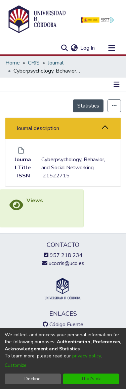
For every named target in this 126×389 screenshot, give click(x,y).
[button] (105, 128)
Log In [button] (87, 48)
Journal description (37, 128)
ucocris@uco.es (65, 263)
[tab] (63, 128)
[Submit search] (64, 48)
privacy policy (86, 356)
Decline (33, 379)
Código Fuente (65, 324)
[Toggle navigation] (111, 48)
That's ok (91, 379)
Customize (16, 365)
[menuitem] (74, 48)
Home (12, 63)
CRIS (34, 63)
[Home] (37, 19)
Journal (56, 63)
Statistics (88, 106)
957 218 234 (65, 255)
